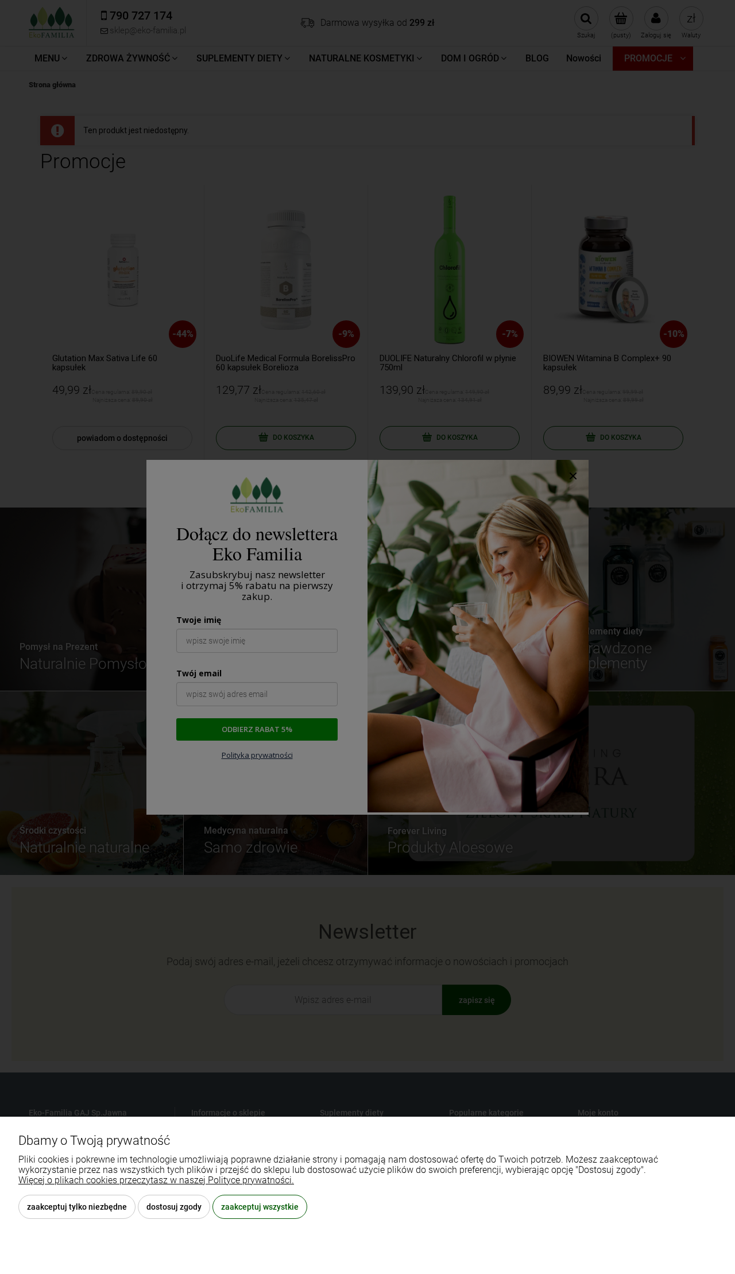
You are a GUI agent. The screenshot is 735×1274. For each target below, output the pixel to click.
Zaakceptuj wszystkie (260, 1206)
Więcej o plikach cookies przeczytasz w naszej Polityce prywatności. (156, 1180)
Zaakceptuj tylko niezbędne (77, 1206)
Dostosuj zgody (174, 1206)
